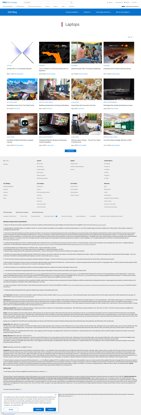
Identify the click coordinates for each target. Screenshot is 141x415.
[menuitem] (20, 6)
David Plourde (114, 108)
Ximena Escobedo (50, 74)
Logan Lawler (50, 145)
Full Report (56, 255)
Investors (39, 195)
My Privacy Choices (49, 216)
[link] (119, 2)
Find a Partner (74, 186)
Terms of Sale (23, 216)
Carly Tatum (81, 108)
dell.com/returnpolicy (100, 225)
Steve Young (17, 108)
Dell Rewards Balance (42, 178)
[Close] (56, 394)
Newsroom (39, 198)
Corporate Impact (41, 204)
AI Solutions (75, 102)
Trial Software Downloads (110, 207)
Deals (4, 198)
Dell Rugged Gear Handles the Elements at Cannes (118, 105)
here (42, 304)
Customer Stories (41, 207)
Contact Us (107, 166)
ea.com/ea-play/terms (28, 296)
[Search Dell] (71, 2)
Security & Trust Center (110, 204)
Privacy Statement (35, 216)
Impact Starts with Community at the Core (83, 105)
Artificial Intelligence (46, 102)
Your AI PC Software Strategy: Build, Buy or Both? (118, 140)
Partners (42, 65)
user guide (38, 273)
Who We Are (40, 186)
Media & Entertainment (110, 102)
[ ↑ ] (19, 239)
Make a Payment (41, 175)
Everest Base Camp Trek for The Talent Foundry (20, 105)
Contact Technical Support (77, 166)
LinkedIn (106, 172)
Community (107, 163)
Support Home (74, 163)
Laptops (9, 65)
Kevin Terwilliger (82, 145)
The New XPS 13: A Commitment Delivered (19, 68)
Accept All (50, 409)
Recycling (39, 201)
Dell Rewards (107, 189)
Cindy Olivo (49, 108)
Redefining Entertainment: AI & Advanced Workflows (54, 105)
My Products (40, 172)
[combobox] (48, 2)
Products (5, 189)
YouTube (106, 178)
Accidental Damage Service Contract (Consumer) (42, 244)
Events (106, 192)
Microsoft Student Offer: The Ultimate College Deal (85, 68)
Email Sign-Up (107, 195)
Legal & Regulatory (81, 216)
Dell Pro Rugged (12, 102)
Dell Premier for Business (132, 6)
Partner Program (74, 195)
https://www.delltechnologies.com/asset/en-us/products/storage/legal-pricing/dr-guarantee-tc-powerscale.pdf (96, 285)
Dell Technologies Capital (43, 192)
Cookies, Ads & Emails (66, 216)
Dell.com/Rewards (66, 396)
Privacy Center (107, 201)
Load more (70, 151)
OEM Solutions (74, 192)
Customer (74, 65)
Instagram (106, 175)
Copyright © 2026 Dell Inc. (9, 216)
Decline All (38, 409)
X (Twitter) (107, 169)
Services (5, 195)
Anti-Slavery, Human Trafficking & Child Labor (111, 216)
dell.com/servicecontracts (11, 239)
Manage (11, 409)
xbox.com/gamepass (16, 296)
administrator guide (75, 273)
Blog (105, 186)
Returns (72, 169)
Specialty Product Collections (111, 198)
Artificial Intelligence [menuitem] (8, 6)
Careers (39, 189)
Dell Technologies (19, 74)
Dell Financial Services (37, 212)
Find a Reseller (74, 189)
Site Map (5, 164)
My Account (40, 163)
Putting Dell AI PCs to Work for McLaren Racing (117, 68)
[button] (110, 2)
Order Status (40, 166)
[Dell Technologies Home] (10, 2)
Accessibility (93, 216)
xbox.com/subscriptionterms (65, 295)
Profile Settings (41, 169)
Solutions (5, 192)
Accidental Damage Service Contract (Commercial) (83, 244)
